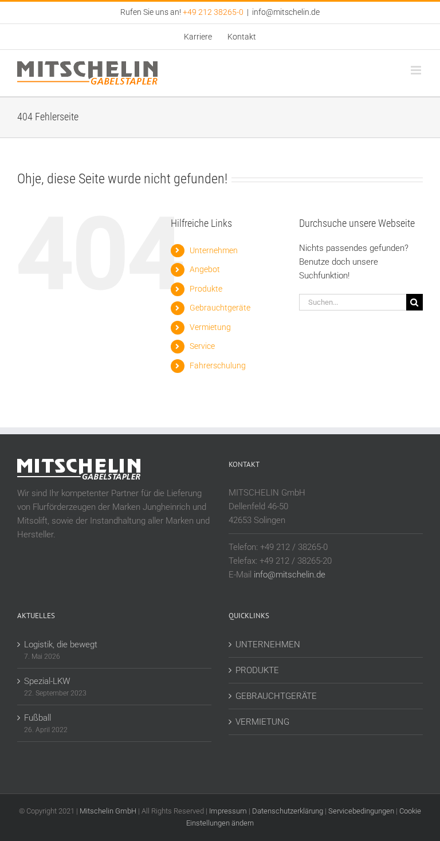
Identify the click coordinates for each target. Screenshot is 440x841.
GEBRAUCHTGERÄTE (276, 696)
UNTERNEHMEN (267, 644)
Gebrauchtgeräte (220, 307)
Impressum (228, 811)
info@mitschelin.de (286, 12)
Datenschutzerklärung (287, 811)
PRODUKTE (257, 670)
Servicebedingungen (361, 811)
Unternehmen (214, 250)
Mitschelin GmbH (109, 811)
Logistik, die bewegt (60, 644)
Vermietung (210, 327)
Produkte (206, 288)
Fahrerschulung (218, 365)
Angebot (205, 269)
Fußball (37, 718)
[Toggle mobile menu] (417, 70)
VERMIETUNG (262, 722)
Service (202, 346)
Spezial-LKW (47, 681)
